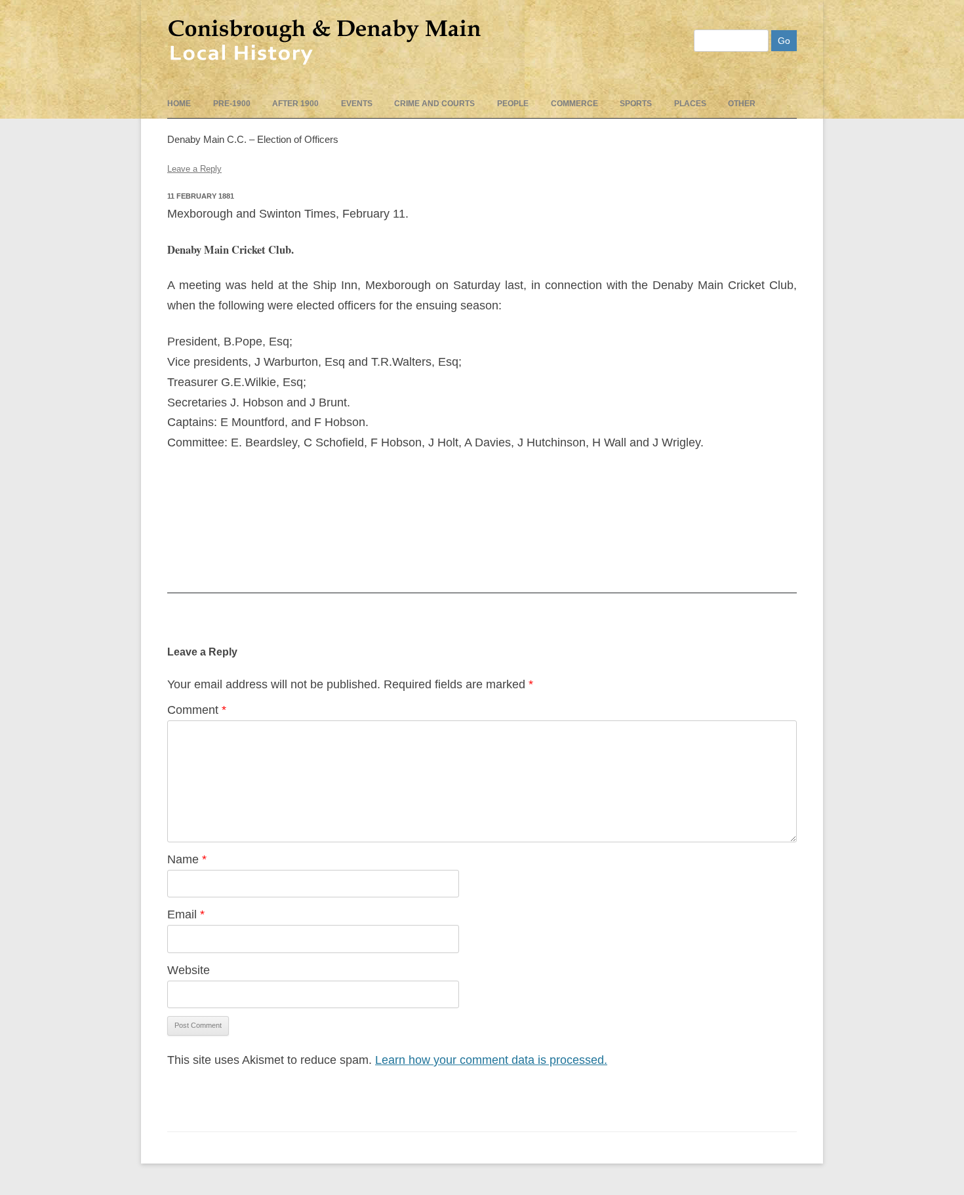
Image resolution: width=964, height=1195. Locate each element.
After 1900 (295, 103)
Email (186, 914)
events (356, 103)
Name (187, 859)
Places (690, 103)
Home (179, 103)
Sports (636, 103)
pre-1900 (232, 103)
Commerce (574, 103)
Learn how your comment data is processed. (491, 1060)
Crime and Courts (434, 103)
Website (188, 970)
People (513, 103)
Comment (196, 709)
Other (741, 103)
